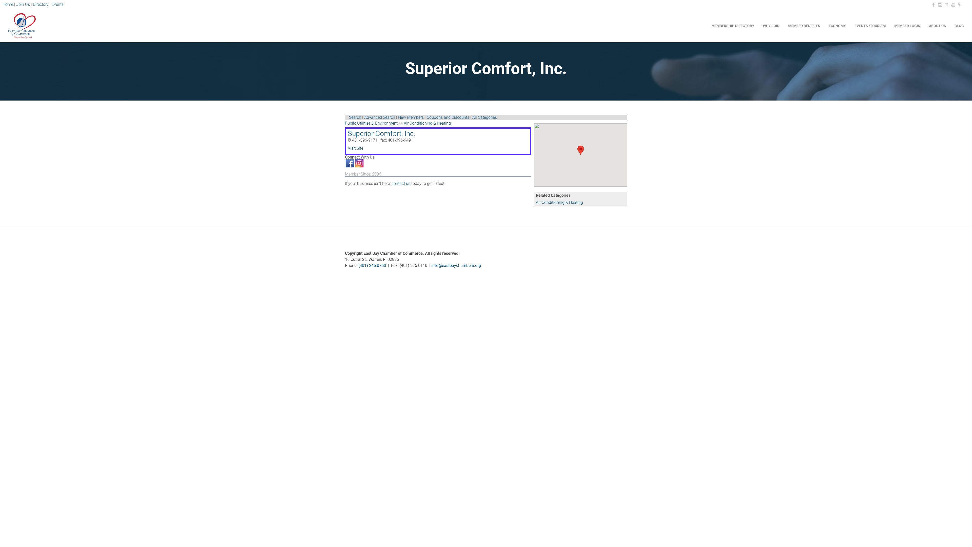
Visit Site (355, 148)
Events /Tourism (870, 26)
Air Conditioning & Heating (559, 202)
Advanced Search (379, 117)
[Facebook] (934, 4)
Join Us (23, 4)
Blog (959, 26)
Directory (41, 4)
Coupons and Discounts (448, 117)
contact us (401, 183)
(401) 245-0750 (372, 265)
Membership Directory (733, 26)
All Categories (484, 117)
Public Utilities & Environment (371, 123)
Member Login (907, 26)
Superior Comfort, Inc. (381, 133)
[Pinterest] (960, 4)
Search (355, 117)
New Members (411, 117)
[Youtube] (953, 4)
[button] (580, 150)
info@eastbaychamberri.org (456, 265)
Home (8, 4)
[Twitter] (947, 4)
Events (58, 4)
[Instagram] (940, 4)
